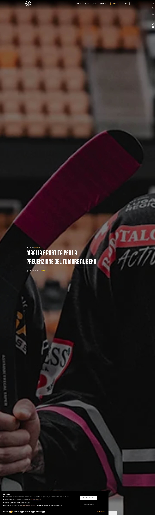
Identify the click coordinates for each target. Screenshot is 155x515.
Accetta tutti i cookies (88, 498)
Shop (126, 3)
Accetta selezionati (89, 504)
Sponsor (102, 3)
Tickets (114, 3)
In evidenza (37, 247)
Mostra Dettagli (100, 511)
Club (86, 3)
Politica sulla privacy (36, 499)
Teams (77, 3)
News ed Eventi (34, 271)
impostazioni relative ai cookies (28, 505)
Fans (94, 3)
